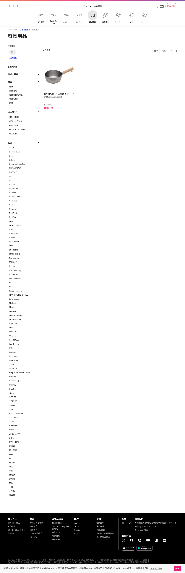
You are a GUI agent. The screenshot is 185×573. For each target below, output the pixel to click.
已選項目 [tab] (11, 46)
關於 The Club (14, 523)
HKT (76, 533)
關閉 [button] (177, 568)
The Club (87, 6)
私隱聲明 (100, 523)
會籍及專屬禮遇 (36, 523)
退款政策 (56, 532)
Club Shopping (14, 30)
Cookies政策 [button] (156, 568)
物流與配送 (57, 523)
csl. (75, 523)
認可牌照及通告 (103, 537)
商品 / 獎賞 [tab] (13, 74)
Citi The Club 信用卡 (16, 530)
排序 (156, 51)
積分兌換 (34, 537)
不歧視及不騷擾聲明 (105, 533)
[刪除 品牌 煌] (14, 52)
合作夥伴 (98, 6)
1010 (76, 526)
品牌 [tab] (10, 142)
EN (130, 523)
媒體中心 (11, 533)
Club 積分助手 (36, 533)
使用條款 (100, 526)
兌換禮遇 (34, 530)
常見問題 (56, 536)
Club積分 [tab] (12, 111)
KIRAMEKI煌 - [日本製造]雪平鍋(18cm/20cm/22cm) (56, 95)
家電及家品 (26, 30)
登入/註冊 (171, 6)
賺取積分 (34, 526)
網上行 (77, 530)
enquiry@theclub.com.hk (145, 526)
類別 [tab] (10, 81)
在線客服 (56, 539)
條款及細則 (101, 530)
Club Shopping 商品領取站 (60, 527)
